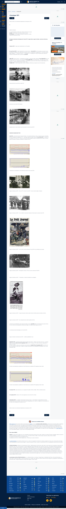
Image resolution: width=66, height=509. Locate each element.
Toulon (53, 488)
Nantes (39, 487)
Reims (53, 479)
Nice (38, 488)
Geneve (25, 484)
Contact (58, 1)
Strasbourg (54, 487)
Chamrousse (11, 490)
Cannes (10, 487)
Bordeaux (11, 483)
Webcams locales (57, 54)
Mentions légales (27, 504)
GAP (24, 482)
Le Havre (25, 488)
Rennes (53, 481)
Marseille (39, 481)
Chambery (11, 488)
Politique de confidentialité (35, 504)
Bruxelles (10, 485)
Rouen (53, 483)
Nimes (39, 490)
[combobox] (12, 2)
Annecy (10, 479)
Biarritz (10, 481)
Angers (10, 478)
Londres (39, 478)
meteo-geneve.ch (59, 428)
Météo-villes (29, 498)
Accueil (9, 11)
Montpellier (40, 485)
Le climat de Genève (12, 441)
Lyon (38, 479)
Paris (53, 478)
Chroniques (13, 11)
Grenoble (25, 486)
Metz (39, 483)
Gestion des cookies (44, 504)
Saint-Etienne (54, 485)
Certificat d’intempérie (31, 496)
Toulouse (53, 490)
